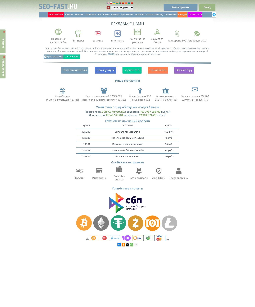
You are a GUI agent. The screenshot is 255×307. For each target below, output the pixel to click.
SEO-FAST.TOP (195, 14)
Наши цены (72, 56)
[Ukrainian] (114, 3)
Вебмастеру (184, 70)
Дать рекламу (54, 56)
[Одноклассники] (123, 244)
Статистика (90, 14)
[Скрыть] (4, 32)
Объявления (170, 14)
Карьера (115, 14)
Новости (69, 14)
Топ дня (105, 14)
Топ (99, 14)
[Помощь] (211, 14)
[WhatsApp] (131, 244)
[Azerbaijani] (129, 3)
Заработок (139, 14)
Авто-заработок (55, 14)
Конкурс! (182, 14)
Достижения (127, 14)
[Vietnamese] (132, 3)
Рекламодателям (75, 70)
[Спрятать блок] (108, 8)
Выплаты (79, 14)
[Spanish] (123, 3)
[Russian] (111, 3)
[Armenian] (126, 3)
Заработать (132, 70)
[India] (117, 3)
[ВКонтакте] (119, 244)
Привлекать (157, 70)
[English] (108, 3)
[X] (127, 244)
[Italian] (120, 3)
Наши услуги (105, 70)
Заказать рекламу (154, 14)
